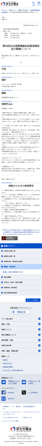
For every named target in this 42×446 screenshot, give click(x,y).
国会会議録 (7, 277)
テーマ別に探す (7, 319)
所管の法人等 (7, 363)
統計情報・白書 (7, 340)
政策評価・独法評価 (10, 287)
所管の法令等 (6, 345)
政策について (6, 329)
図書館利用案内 (8, 367)
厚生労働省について (9, 335)
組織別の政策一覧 (9, 256)
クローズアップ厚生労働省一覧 (13, 370)
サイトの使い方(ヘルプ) (10, 417)
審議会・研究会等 (9, 266)
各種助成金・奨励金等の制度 (13, 261)
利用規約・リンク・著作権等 (11, 407)
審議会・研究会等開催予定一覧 (13, 272)
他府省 (5, 360)
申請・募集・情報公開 (10, 351)
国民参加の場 (21, 312)
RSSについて (27, 417)
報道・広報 (6, 324)
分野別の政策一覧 (9, 251)
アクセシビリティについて (31, 412)
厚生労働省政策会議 (10, 293)
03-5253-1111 (21, 438)
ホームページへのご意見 (11, 421)
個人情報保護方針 (29, 406)
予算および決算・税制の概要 (13, 282)
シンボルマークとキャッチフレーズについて (11, 413)
